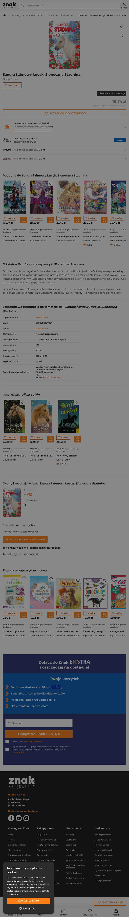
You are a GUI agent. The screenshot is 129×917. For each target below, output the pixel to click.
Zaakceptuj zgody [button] (28, 900)
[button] (28, 908)
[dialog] (28, 888)
